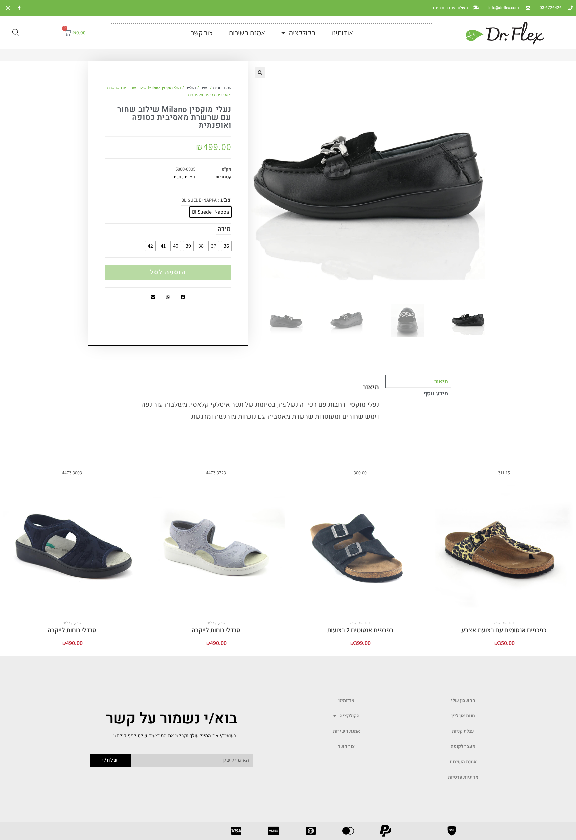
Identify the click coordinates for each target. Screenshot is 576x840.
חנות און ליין (463, 715)
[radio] (210, 212)
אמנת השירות (247, 32)
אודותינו (342, 32)
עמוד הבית (222, 88)
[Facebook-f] (19, 8)
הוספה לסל (168, 272)
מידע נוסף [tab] (436, 393)
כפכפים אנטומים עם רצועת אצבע (504, 630)
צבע (225, 199)
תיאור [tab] (441, 381)
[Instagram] (8, 8)
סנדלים (211, 622)
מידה (224, 228)
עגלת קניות (463, 731)
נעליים (190, 88)
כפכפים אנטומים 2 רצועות (360, 630)
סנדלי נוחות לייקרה (216, 630)
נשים (204, 88)
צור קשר (202, 32)
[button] (260, 72)
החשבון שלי (463, 700)
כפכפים (508, 622)
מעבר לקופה (463, 746)
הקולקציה (302, 32)
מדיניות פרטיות (463, 777)
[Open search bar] (15, 32)
